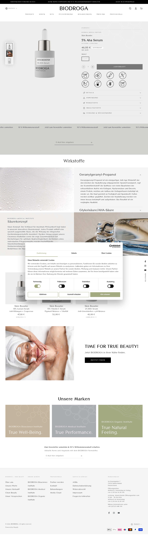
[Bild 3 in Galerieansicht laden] (9, 61)
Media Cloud (55, 493)
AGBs (75, 482)
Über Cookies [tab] (106, 253)
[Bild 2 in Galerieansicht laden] (9, 53)
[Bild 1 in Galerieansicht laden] (9, 46)
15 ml (85, 58)
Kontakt (53, 486)
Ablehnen (42, 294)
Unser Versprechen (13, 496)
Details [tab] (74, 253)
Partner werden (57, 482)
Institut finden (98, 360)
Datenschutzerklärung (82, 486)
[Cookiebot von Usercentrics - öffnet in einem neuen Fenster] (110, 246)
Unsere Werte (11, 486)
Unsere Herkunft (12, 489)
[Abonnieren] (92, 142)
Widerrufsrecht (79, 489)
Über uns (9, 482)
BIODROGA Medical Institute (92, 32)
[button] (130, 8)
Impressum (77, 493)
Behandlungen (56, 489)
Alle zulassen (105, 294)
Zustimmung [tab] (41, 253)
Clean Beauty (11, 493)
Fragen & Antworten (81, 496)
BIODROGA (14, 524)
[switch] (62, 286)
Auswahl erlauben (74, 294)
